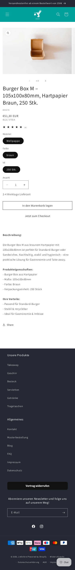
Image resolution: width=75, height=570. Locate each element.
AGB (45, 562)
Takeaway (13, 365)
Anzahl (6, 177)
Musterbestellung (17, 437)
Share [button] (10, 324)
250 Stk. (11, 169)
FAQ (9, 453)
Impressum (14, 462)
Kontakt (12, 429)
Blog (10, 445)
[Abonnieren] (64, 512)
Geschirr (12, 373)
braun (10, 155)
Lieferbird (22, 556)
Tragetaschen (15, 406)
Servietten (13, 389)
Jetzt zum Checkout (37, 216)
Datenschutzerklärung (28, 562)
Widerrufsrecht (57, 556)
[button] (7, 14)
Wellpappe (13, 140)
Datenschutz (14, 470)
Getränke (12, 398)
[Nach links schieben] (29, 81)
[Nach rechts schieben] (46, 81)
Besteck (11, 381)
